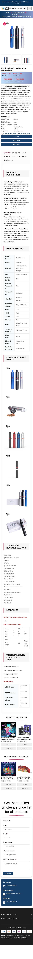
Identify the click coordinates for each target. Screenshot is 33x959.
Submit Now (8, 873)
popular (14, 14)
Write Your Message (10, 859)
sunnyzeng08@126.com (13, 893)
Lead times (7, 156)
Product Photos (22, 156)
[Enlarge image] (4, 23)
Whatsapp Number (9, 851)
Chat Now (16, 136)
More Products (8, 160)
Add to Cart (16, 140)
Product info (16, 153)
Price (13, 156)
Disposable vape (18, 12)
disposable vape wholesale (17, 8)
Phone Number (8, 842)
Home (7, 12)
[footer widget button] (16, 915)
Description (7, 153)
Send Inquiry (16, 144)
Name (5, 825)
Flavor (24, 153)
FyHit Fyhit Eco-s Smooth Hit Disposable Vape (16, 16)
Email (5, 834)
